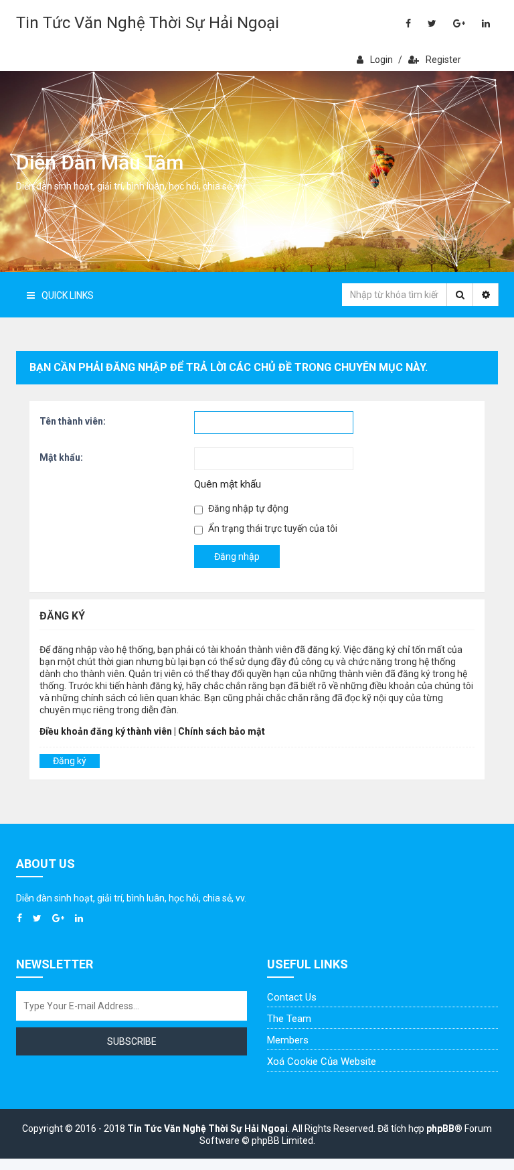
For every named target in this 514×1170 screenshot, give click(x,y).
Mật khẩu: (61, 457)
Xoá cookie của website (321, 1061)
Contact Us (292, 997)
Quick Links (67, 295)
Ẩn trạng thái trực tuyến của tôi (271, 528)
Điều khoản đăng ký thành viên (105, 731)
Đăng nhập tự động (247, 508)
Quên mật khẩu (227, 484)
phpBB (440, 1128)
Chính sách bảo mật (221, 731)
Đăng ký (69, 760)
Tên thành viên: (72, 421)
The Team (289, 1019)
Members (288, 1040)
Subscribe (132, 1041)
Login (381, 59)
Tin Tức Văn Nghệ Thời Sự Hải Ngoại (147, 22)
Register (443, 59)
